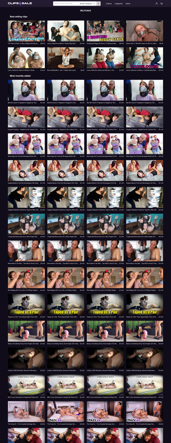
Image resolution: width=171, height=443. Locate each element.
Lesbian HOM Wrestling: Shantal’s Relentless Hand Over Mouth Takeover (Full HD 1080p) (101, 370)
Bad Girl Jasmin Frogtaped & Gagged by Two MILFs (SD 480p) (22, 103)
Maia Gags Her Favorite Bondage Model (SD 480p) (22, 156)
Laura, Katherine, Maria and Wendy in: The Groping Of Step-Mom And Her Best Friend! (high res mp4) (102, 70)
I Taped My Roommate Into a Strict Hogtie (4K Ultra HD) (140, 237)
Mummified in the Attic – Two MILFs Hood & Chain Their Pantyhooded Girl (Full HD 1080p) (102, 263)
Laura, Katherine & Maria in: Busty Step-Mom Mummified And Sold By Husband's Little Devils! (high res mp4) (62, 43)
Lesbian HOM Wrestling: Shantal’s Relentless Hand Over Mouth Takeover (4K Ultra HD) (140, 370)
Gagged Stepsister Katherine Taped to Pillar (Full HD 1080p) (102, 210)
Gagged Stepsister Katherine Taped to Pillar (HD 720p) (62, 210)
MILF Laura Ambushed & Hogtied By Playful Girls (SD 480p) (23, 397)
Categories (119, 3)
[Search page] (20, 4)
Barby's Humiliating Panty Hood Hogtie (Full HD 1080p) (101, 344)
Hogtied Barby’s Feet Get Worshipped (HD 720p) (62, 183)
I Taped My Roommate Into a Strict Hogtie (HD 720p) (61, 237)
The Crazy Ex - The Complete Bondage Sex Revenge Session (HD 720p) (61, 424)
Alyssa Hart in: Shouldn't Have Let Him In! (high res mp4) (142, 43)
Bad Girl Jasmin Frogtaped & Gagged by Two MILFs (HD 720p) (61, 103)
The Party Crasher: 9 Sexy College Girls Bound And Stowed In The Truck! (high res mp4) (22, 43)
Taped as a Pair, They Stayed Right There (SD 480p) (22, 317)
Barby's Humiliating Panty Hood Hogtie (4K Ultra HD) (141, 344)
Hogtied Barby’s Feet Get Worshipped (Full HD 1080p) (101, 183)
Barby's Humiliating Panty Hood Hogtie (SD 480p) (23, 344)
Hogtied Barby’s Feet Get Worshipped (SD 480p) (23, 183)
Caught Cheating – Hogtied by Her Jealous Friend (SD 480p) (23, 129)
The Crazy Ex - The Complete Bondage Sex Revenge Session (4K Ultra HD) (140, 424)
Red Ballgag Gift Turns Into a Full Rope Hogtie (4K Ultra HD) (142, 290)
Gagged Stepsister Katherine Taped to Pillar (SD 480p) (23, 210)
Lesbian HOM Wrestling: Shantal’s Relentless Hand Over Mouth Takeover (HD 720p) (61, 370)
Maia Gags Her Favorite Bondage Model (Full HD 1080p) (102, 156)
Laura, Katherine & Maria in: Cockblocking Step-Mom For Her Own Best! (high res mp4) (141, 70)
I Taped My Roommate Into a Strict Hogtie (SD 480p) (22, 237)
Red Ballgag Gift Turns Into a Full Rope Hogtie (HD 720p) (61, 290)
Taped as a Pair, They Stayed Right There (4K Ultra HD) (101, 317)
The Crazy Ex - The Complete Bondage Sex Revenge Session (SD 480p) (21, 424)
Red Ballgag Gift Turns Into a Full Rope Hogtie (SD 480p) (24, 290)
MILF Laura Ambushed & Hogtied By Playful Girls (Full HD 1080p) (102, 397)
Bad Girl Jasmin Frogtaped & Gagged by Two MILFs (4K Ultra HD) (140, 103)
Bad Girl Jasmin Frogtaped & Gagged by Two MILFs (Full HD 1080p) (101, 103)
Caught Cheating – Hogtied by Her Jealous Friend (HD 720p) (63, 129)
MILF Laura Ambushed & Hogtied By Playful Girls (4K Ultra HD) (141, 397)
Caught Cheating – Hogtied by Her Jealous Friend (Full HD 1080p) (102, 129)
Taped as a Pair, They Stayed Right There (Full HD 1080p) (141, 317)
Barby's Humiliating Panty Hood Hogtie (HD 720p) (62, 344)
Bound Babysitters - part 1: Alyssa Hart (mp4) (61, 70)
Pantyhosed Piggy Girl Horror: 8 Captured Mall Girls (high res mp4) (101, 43)
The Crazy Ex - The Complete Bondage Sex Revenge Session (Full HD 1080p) (100, 424)
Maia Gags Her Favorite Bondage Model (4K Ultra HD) (141, 156)
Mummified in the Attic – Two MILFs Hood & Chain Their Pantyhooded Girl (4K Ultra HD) (142, 263)
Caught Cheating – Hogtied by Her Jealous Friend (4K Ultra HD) (141, 129)
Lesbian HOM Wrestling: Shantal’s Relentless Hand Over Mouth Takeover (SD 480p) (22, 370)
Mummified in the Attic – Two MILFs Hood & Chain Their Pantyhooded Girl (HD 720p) (63, 263)
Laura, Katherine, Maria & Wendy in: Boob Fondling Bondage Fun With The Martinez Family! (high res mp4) (23, 70)
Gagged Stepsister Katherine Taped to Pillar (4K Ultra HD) (141, 210)
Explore (109, 3)
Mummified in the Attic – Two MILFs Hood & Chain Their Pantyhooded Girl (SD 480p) (23, 263)
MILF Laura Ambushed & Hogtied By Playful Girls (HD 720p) (62, 397)
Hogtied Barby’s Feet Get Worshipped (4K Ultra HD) (141, 183)
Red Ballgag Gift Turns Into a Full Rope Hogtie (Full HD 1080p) (101, 290)
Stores (128, 3)
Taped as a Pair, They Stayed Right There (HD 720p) (61, 317)
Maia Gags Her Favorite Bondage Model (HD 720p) (61, 156)
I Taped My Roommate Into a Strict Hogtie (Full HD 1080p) (101, 237)
